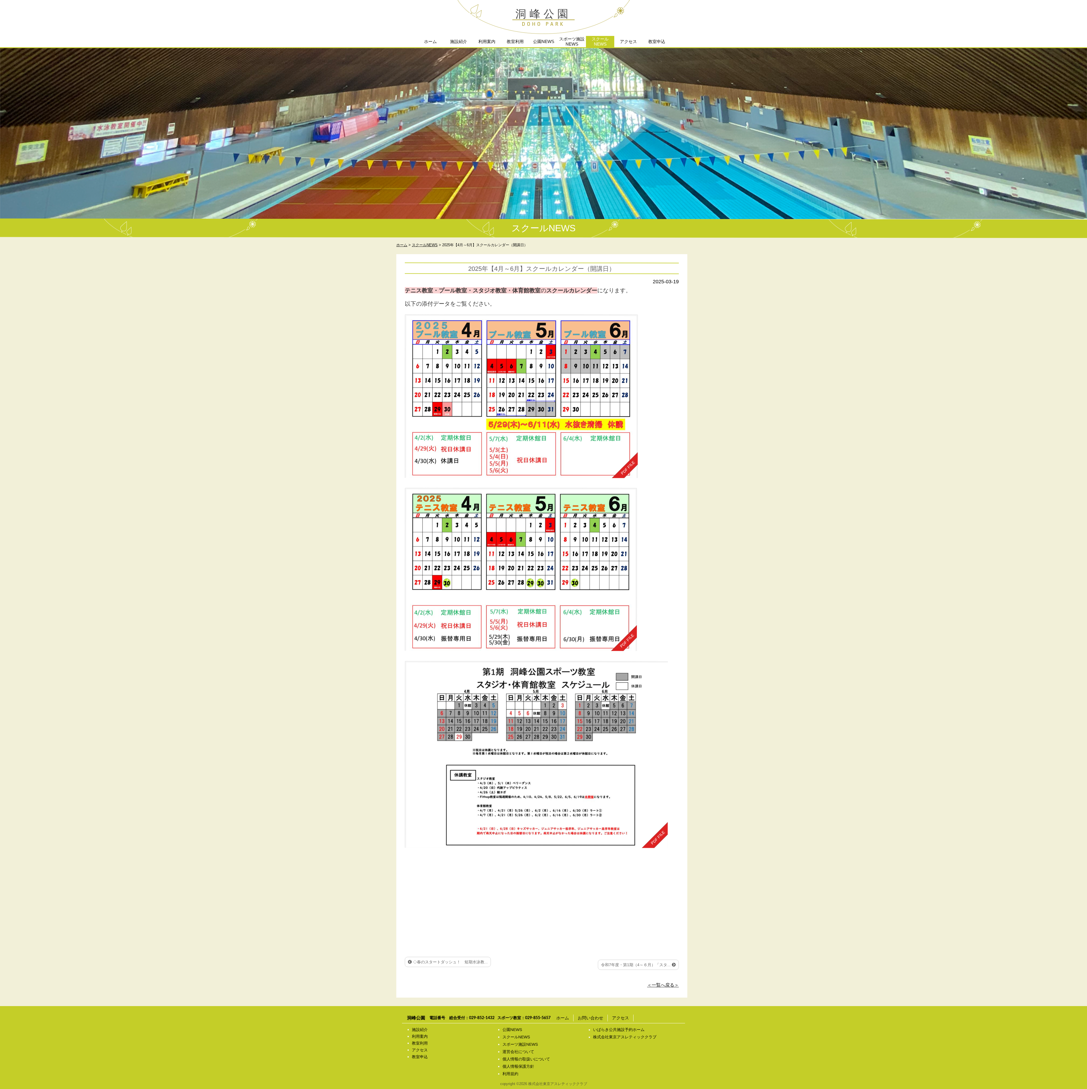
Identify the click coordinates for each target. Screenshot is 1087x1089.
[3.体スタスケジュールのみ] (536, 754)
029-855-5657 (538, 1018)
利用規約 (510, 1073)
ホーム (430, 41)
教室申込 (656, 41)
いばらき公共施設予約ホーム (619, 1030)
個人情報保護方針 (518, 1066)
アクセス (628, 41)
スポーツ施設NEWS (572, 41)
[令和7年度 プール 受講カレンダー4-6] (521, 396)
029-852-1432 (482, 1018)
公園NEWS (543, 41)
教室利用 (515, 41)
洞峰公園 (543, 14)
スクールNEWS (600, 41)
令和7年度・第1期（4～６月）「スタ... (636, 964)
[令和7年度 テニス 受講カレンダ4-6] (521, 569)
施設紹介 (458, 41)
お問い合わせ (590, 1017)
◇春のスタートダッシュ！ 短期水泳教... (450, 962)
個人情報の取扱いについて (526, 1059)
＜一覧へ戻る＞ (663, 985)
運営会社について (518, 1051)
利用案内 (486, 41)
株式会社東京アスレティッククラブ (624, 1037)
